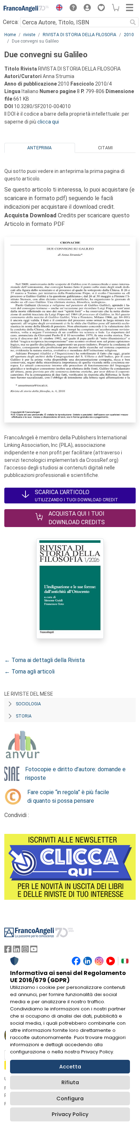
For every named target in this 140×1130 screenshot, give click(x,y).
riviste (29, 34)
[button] (57, 8)
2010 (129, 34)
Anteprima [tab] (39, 147)
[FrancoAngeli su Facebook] (7, 950)
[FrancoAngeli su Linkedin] (16, 950)
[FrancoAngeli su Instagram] (25, 950)
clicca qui (48, 122)
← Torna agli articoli (29, 671)
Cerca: (11, 22)
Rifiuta (70, 1082)
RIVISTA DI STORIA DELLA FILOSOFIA (79, 34)
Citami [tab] (105, 147)
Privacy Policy (70, 1114)
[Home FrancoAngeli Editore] (26, 8)
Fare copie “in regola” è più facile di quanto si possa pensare (68, 796)
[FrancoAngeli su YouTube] (33, 950)
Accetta (70, 1066)
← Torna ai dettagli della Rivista (44, 660)
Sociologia (28, 703)
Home (10, 34)
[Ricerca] (133, 22)
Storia (24, 716)
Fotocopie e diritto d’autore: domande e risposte (75, 773)
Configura (70, 1098)
